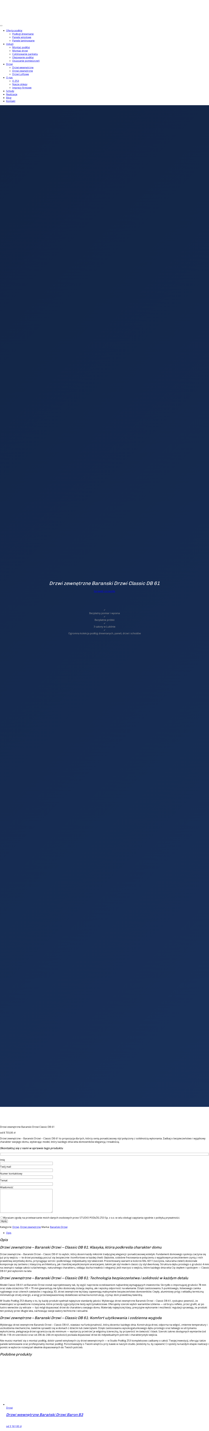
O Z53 (15, 81)
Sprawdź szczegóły (104, 591)
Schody (10, 91)
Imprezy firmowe (22, 87)
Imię (2, 1160)
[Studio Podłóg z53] (20, 8)
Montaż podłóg (21, 47)
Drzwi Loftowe (20, 74)
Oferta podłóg (14, 30)
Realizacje (11, 94)
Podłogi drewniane (23, 34)
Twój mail (5, 1166)
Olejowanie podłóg (23, 57)
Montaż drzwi (20, 50)
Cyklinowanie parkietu (25, 54)
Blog (8, 97)
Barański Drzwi (58, 1227)
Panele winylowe (21, 37)
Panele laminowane (23, 40)
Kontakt (10, 101)
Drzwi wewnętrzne (23, 67)
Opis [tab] (8, 1232)
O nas (9, 77)
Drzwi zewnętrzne (22, 71)
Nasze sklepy (19, 84)
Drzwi (9, 64)
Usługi (9, 44)
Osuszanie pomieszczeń (26, 60)
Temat (3, 1180)
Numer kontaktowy (11, 1173)
